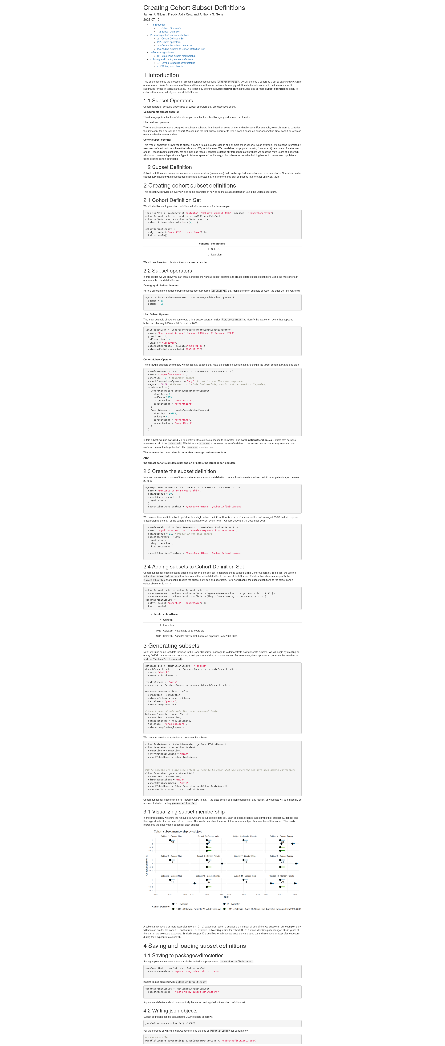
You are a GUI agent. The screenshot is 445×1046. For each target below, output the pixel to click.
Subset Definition (168, 31)
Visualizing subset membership (176, 56)
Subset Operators (169, 28)
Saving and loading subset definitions (171, 59)
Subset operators (168, 42)
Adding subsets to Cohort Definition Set (181, 49)
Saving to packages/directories (176, 62)
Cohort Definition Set (170, 38)
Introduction (157, 24)
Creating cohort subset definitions (169, 35)
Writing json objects (170, 66)
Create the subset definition (174, 45)
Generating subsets (162, 52)
